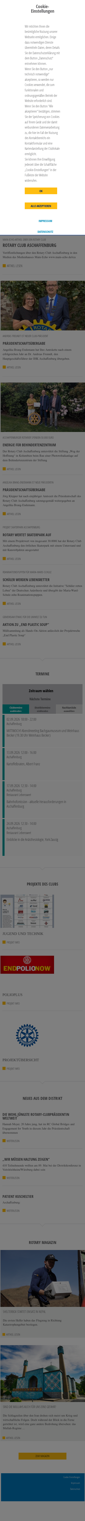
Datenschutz (45, 232)
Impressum (45, 221)
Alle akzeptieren (41, 206)
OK (40, 191)
